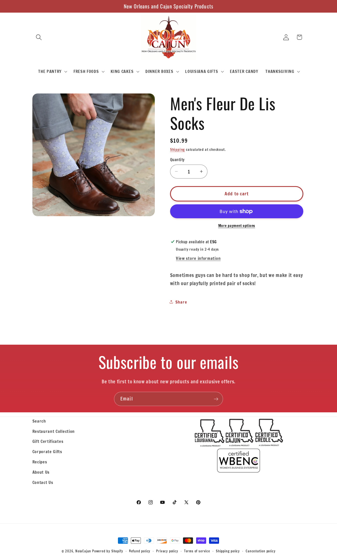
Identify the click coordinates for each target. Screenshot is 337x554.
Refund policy (139, 551)
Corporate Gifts (47, 451)
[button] (39, 37)
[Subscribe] (216, 399)
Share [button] (181, 302)
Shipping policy (228, 551)
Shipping (177, 149)
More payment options (236, 225)
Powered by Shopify (107, 551)
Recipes (39, 462)
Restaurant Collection (53, 431)
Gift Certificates (47, 441)
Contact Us (42, 482)
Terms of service (197, 551)
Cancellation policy (260, 551)
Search (39, 421)
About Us (41, 472)
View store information (198, 258)
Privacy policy (167, 551)
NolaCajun (83, 551)
